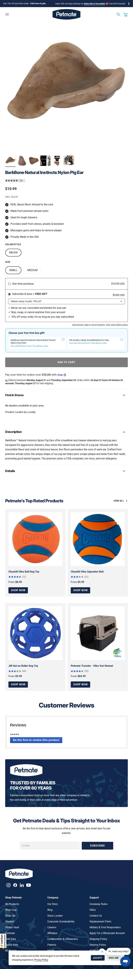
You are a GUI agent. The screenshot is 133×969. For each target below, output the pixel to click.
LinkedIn (22, 885)
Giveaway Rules (99, 904)
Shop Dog (10, 909)
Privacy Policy (41, 959)
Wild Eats (10, 939)
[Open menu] (7, 14)
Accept (97, 958)
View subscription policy (117, 325)
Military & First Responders (105, 927)
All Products (12, 904)
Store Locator (55, 915)
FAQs (93, 909)
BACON (13, 252)
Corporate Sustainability (60, 921)
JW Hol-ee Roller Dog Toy (23, 665)
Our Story (52, 904)
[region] (66, 88)
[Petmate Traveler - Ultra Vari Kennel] (98, 633)
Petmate (10, 933)
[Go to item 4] (45, 161)
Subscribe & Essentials (94, 3)
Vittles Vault (12, 927)
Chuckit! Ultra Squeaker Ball (87, 571)
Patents (51, 944)
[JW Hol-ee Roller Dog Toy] (35, 633)
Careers (51, 927)
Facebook (15, 885)
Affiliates (52, 933)
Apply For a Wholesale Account (107, 933)
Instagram (8, 885)
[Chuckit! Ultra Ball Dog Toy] (35, 539)
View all (119, 500)
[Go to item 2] (22, 161)
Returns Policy (98, 944)
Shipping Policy (98, 939)
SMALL (13, 270)
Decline (114, 958)
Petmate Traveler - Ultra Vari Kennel (92, 665)
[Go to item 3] (34, 161)
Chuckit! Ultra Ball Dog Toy (23, 571)
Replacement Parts (100, 921)
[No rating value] (12, 180)
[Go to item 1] (10, 161)
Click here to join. (38, 3)
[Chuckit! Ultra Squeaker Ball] (98, 539)
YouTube (28, 885)
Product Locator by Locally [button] (20, 412)
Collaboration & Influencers (62, 939)
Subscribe (97, 845)
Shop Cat (10, 915)
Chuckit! (9, 921)
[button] (3, 941)
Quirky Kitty (11, 944)
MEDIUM (32, 270)
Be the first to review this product (37, 740)
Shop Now (18, 590)
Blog (50, 909)
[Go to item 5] (57, 161)
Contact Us (96, 915)
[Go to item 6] (69, 161)
